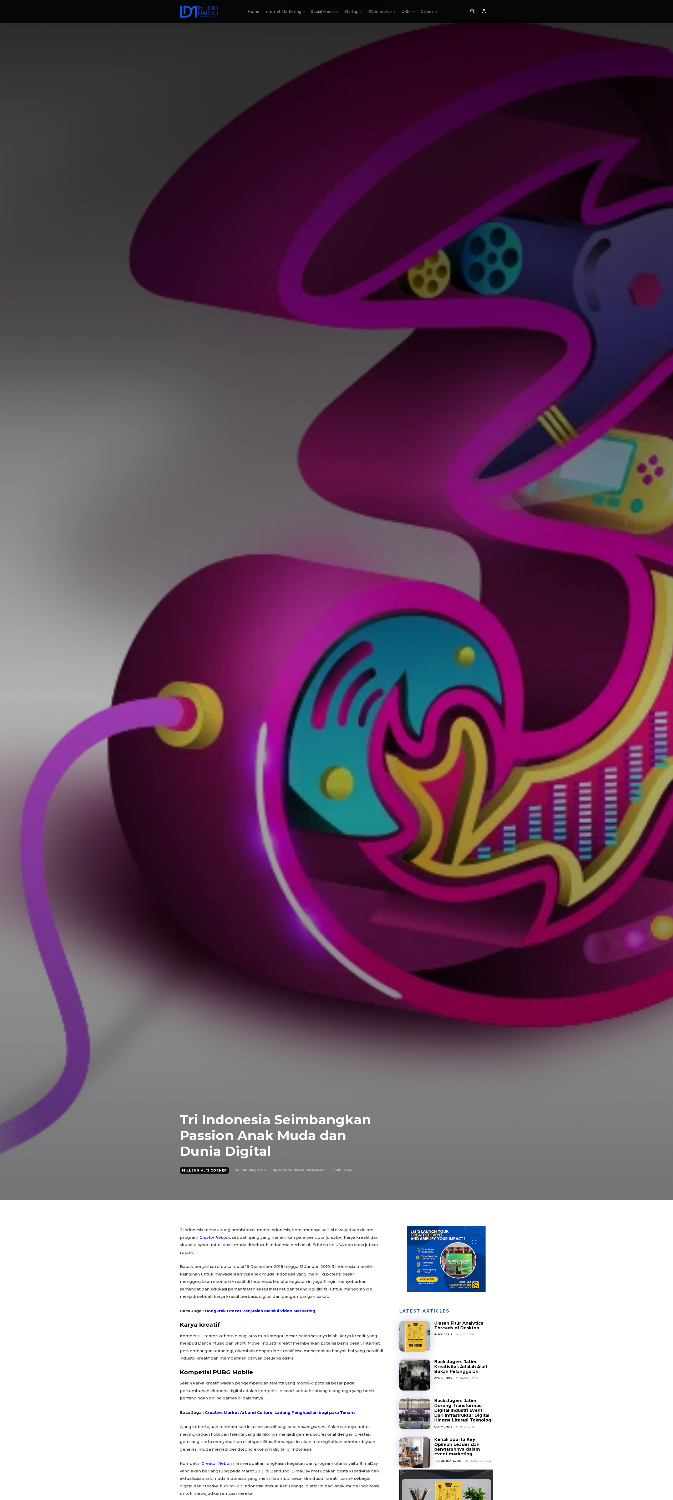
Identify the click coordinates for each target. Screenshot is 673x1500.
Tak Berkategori (448, 1460)
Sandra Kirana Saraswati (301, 1170)
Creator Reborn (217, 1463)
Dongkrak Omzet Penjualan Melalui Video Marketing (260, 1310)
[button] (472, 12)
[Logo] (199, 11)
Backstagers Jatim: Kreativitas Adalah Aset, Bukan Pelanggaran (461, 1366)
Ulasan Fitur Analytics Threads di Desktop (458, 1325)
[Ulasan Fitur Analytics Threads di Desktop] (414, 1336)
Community (443, 1378)
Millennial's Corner (204, 1170)
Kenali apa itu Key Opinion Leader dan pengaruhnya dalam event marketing (457, 1446)
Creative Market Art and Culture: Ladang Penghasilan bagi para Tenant (280, 1412)
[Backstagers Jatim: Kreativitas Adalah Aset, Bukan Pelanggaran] (414, 1375)
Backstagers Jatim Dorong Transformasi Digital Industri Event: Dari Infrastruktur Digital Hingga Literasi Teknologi (463, 1410)
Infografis (443, 1334)
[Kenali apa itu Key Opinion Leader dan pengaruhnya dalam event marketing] (414, 1452)
